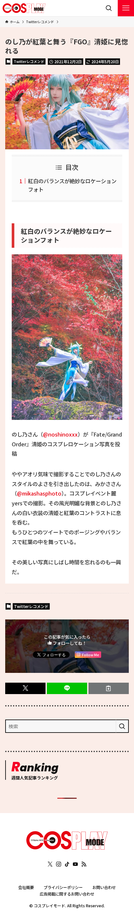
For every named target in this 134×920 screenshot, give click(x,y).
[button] (25, 688)
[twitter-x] (50, 864)
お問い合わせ (104, 887)
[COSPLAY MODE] (24, 8)
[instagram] (58, 864)
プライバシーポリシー (63, 887)
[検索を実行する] (122, 726)
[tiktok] (67, 864)
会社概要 (26, 887)
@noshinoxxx (60, 434)
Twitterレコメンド (29, 61)
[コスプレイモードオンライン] (67, 847)
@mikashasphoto (39, 493)
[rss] (84, 864)
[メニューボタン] (126, 8)
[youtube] (75, 864)
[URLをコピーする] (108, 688)
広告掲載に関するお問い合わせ (67, 894)
